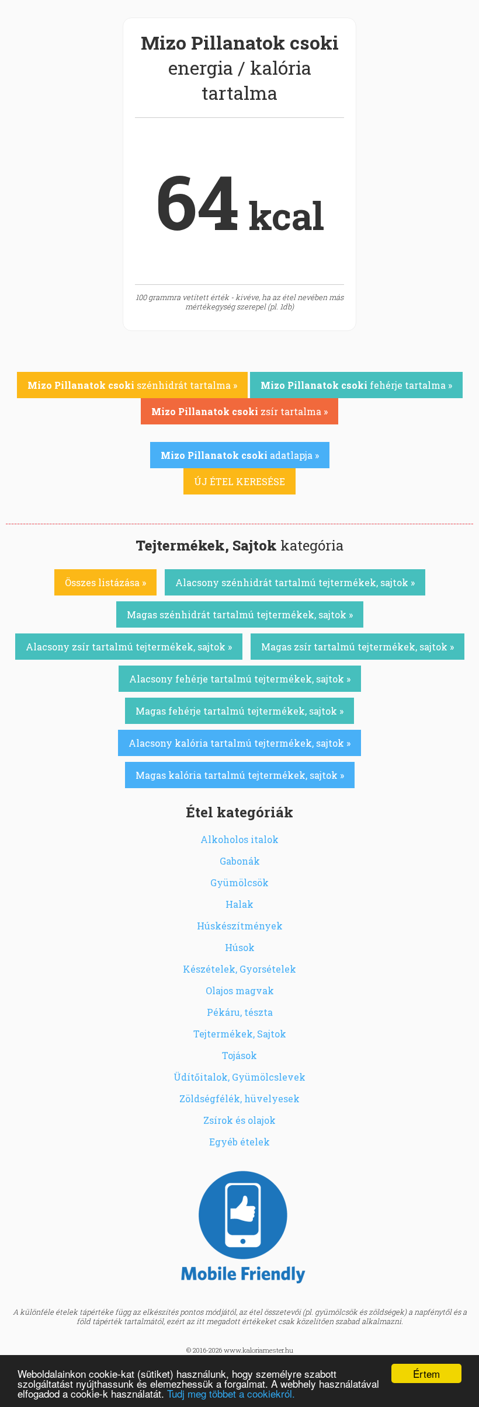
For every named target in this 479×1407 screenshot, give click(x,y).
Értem (426, 1373)
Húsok (240, 947)
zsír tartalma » (239, 411)
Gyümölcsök (239, 882)
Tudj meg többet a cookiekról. (231, 1393)
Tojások (239, 1055)
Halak (239, 904)
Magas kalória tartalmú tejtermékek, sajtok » (240, 775)
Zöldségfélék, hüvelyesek (239, 1098)
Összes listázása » (105, 582)
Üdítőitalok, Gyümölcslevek (239, 1077)
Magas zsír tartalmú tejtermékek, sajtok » (357, 646)
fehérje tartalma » (356, 385)
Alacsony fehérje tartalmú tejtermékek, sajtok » (239, 679)
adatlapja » (240, 455)
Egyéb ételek (239, 1142)
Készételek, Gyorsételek (239, 969)
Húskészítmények (240, 926)
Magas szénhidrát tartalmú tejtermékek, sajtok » (240, 614)
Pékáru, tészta (240, 1012)
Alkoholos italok (239, 839)
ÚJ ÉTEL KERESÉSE (239, 481)
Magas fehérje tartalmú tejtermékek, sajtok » (239, 711)
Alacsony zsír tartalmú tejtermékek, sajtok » (129, 646)
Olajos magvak (240, 990)
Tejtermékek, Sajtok (239, 1034)
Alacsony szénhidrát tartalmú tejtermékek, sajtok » (295, 582)
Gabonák (240, 861)
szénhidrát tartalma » (132, 385)
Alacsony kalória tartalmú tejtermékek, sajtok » (239, 743)
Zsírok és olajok (239, 1120)
